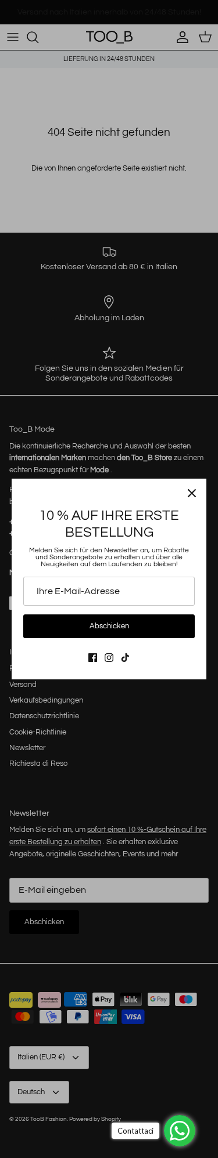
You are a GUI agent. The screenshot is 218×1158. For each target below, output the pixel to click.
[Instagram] (109, 657)
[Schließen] (192, 493)
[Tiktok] (125, 657)
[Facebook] (92, 657)
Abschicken (109, 626)
